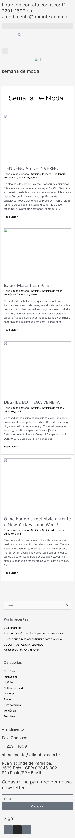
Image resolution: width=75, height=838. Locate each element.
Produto (8, 699)
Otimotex (9, 693)
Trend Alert (10, 177)
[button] (37, 26)
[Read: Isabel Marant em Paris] (37, 253)
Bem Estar (10, 671)
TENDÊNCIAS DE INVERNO (31, 168)
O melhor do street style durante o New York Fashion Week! (37, 521)
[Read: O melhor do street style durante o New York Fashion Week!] (37, 485)
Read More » (11, 216)
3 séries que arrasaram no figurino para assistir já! (33, 639)
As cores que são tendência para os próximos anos (34, 633)
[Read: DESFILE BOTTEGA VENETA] (37, 368)
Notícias (36, 290)
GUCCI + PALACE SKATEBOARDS (23, 644)
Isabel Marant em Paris (27, 285)
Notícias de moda (41, 173)
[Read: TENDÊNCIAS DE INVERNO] (37, 138)
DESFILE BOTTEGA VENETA (32, 402)
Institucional (11, 676)
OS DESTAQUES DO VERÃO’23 (22, 650)
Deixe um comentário (16, 173)
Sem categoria (12, 704)
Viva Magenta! (12, 627)
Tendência (59, 173)
